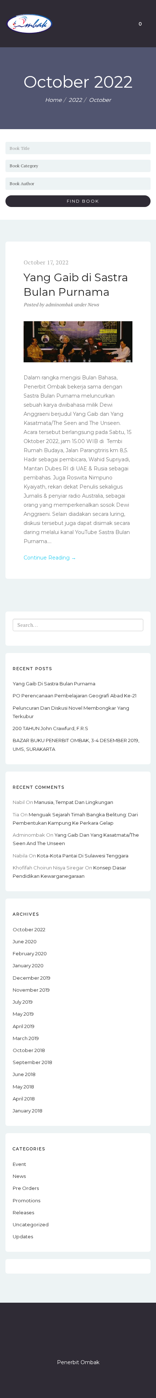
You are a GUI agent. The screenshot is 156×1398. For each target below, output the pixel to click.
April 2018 (24, 1099)
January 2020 (28, 965)
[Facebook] (52, 1341)
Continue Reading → (50, 557)
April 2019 (23, 1026)
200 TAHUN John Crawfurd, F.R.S (50, 728)
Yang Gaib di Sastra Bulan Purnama (54, 683)
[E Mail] (91, 1341)
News (93, 304)
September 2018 (32, 1062)
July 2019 (23, 1002)
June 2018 (24, 1074)
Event (19, 1164)
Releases (23, 1212)
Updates (23, 1236)
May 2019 (23, 1014)
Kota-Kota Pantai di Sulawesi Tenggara (82, 856)
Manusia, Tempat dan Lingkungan (73, 802)
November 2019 (31, 990)
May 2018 (23, 1087)
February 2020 (30, 953)
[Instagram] (78, 1341)
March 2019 (26, 1038)
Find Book (80, 201)
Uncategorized (31, 1224)
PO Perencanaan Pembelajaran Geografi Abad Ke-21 (74, 695)
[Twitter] (65, 1341)
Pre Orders (26, 1188)
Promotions (26, 1200)
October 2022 (29, 929)
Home (53, 99)
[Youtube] (104, 1341)
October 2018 (29, 1050)
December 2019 (31, 978)
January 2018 (27, 1111)
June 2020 (25, 941)
